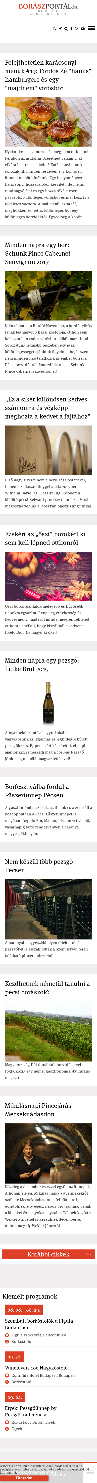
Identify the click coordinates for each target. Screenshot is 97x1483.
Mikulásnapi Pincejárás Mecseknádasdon (38, 1109)
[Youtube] (83, 28)
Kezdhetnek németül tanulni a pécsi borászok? (47, 987)
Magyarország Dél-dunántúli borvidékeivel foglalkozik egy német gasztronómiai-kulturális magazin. (47, 1071)
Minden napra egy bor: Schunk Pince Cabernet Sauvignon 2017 (37, 253)
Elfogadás (24, 1478)
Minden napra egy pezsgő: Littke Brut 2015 (42, 664)
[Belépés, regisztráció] (60, 28)
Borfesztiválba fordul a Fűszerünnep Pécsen (37, 790)
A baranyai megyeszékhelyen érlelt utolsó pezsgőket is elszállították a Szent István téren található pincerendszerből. (46, 949)
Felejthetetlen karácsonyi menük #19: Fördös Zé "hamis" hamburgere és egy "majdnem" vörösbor (48, 75)
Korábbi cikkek (48, 1254)
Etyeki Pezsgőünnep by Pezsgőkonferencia (30, 1411)
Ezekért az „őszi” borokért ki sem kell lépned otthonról (45, 538)
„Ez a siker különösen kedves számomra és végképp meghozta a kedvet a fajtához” (48, 407)
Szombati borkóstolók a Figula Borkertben (39, 1324)
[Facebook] (71, 28)
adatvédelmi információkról (68, 1469)
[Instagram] (77, 28)
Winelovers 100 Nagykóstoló (36, 1367)
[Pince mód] (54, 28)
